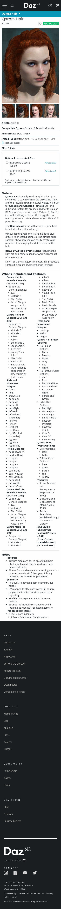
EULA (14, 897)
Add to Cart (51, 23)
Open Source (10, 684)
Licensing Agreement (14, 893)
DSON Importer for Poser (39, 264)
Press (7, 734)
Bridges (8, 748)
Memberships (11, 713)
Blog (6, 720)
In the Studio (10, 770)
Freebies (8, 814)
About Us (8, 727)
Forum (7, 785)
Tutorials (8, 649)
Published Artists (12, 820)
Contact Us (9, 642)
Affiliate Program (12, 670)
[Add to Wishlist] (40, 23)
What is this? (50, 163)
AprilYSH (14, 122)
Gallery (7, 777)
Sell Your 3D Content (14, 663)
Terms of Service (35, 893)
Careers (8, 742)
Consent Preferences (15, 691)
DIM (53, 138)
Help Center (10, 656)
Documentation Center (15, 677)
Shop (6, 807)
